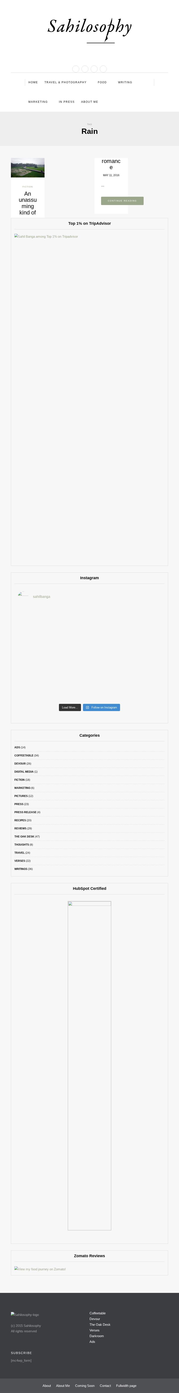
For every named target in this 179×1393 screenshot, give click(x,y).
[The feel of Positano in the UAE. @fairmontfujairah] (38, 651)
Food (102, 82)
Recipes (20, 820)
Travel (19, 852)
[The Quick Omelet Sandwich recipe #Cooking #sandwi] (140, 651)
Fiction (27, 187)
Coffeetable (23, 755)
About (47, 1386)
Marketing (38, 101)
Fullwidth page (126, 1386)
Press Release (25, 812)
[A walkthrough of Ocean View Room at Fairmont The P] (89, 651)
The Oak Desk (24, 836)
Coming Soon (85, 1386)
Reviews (20, 828)
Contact (105, 1386)
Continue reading (122, 201)
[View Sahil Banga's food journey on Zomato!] (40, 1269)
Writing (125, 82)
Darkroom (97, 1336)
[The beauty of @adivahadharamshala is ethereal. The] (140, 622)
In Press (67, 101)
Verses (19, 860)
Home (33, 82)
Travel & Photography (66, 82)
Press (18, 804)
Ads (17, 747)
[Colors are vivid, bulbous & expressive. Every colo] (38, 681)
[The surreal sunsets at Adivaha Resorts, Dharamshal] (89, 622)
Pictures (21, 796)
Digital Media (24, 771)
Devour (20, 763)
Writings (20, 869)
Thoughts (21, 844)
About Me (89, 101)
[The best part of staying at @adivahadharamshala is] (38, 622)
